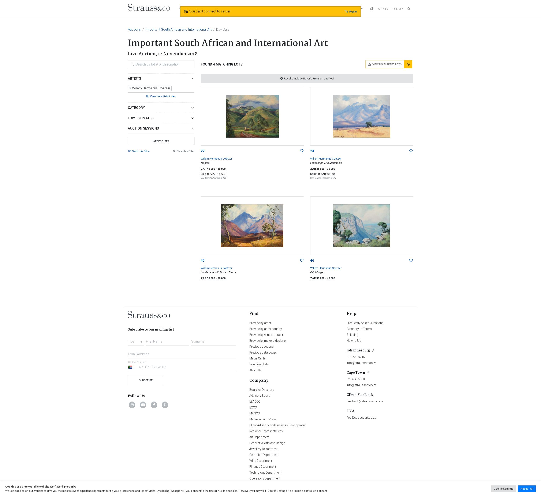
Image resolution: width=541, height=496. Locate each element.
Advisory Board (259, 395)
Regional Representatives (266, 431)
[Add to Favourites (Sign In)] (302, 151)
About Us (255, 370)
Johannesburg (358, 350)
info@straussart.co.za (362, 363)
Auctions (134, 29)
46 (312, 260)
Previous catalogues (263, 352)
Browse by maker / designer (268, 340)
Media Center (257, 358)
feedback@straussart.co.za (365, 401)
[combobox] (161, 89)
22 (203, 151)
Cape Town (356, 372)
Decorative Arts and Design (267, 443)
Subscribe (146, 380)
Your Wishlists (259, 364)
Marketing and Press (263, 419)
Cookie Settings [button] (503, 488)
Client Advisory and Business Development (277, 425)
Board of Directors (261, 389)
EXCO (253, 407)
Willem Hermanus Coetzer (216, 158)
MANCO (254, 413)
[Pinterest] (165, 404)
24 (312, 151)
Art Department (259, 437)
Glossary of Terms (359, 329)
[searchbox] (174, 88)
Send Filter (141, 151)
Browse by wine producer (266, 334)
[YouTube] (143, 404)
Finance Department (262, 466)
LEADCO (254, 401)
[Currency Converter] (372, 9)
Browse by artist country (265, 329)
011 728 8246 (356, 357)
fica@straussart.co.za (361, 417)
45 (203, 260)
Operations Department (264, 478)
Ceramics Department (263, 454)
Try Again (350, 11)
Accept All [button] (527, 488)
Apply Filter (161, 141)
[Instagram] (132, 404)
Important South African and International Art (178, 29)
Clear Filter (185, 151)
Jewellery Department (263, 449)
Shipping (352, 334)
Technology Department (265, 472)
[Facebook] (154, 404)
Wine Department (260, 460)
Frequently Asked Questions (365, 323)
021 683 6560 (356, 379)
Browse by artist (260, 323)
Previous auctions (261, 346)
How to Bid (354, 340)
